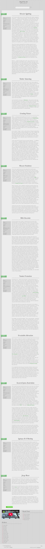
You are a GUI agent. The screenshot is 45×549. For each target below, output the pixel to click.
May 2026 (5, 529)
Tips (7, 229)
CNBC (20, 405)
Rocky (4, 21)
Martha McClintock (30, 405)
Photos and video (6, 124)
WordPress (38, 547)
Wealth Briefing (35, 118)
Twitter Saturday (25, 79)
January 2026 (5, 534)
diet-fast (6, 228)
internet (4, 286)
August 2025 (5, 541)
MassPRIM (24, 296)
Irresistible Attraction (25, 336)
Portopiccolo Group (21, 57)
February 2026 (5, 533)
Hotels (4, 175)
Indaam (11, 547)
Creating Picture (25, 114)
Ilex (16, 487)
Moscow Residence (25, 166)
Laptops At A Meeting (25, 439)
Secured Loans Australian (25, 383)
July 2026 (5, 526)
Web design (8, 286)
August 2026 (5, 525)
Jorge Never (25, 476)
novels (4, 485)
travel (6, 175)
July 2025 (5, 542)
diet (4, 228)
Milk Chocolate (25, 218)
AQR (35, 177)
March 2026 (5, 532)
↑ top (41, 545)
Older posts (10, 506)
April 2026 (5, 530)
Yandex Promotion (25, 276)
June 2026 (5, 527)
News (4, 26)
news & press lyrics (6, 23)
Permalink (4, 28)
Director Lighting (25, 14)
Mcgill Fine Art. (8, 545)
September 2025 (6, 540)
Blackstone (26, 100)
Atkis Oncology (26, 415)
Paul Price (35, 27)
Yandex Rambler (35, 292)
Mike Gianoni (22, 31)
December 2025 (5, 536)
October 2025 (5, 538)
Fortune (31, 94)
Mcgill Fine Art (23, 2)
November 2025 (5, 537)
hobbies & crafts (6, 123)
